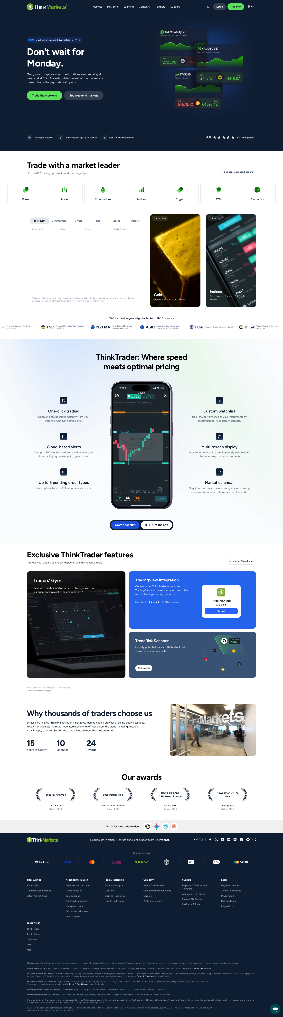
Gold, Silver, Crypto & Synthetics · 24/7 (52, 40)
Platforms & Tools (191, 904)
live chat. (164, 839)
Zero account (73, 896)
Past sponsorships (152, 901)
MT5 (29, 949)
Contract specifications (39, 890)
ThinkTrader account (76, 901)
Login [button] (219, 6)
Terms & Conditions (146, 976)
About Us (199, 968)
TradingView (33, 934)
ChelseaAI (32, 939)
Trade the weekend (44, 95)
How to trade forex (114, 901)
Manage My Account (193, 899)
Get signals (144, 668)
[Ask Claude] (174, 826)
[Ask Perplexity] (165, 826)
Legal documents (230, 885)
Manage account (74, 906)
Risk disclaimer (229, 901)
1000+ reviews (170, 602)
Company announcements (157, 890)
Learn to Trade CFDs (115, 896)
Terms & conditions (231, 890)
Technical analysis (114, 885)
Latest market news (37, 896)
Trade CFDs (33, 885)
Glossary (109, 890)
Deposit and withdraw (77, 911)
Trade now (174, 303)
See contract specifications (238, 172)
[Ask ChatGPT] (147, 826)
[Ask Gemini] (156, 826)
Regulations (227, 906)
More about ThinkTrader (241, 561)
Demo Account (74, 890)
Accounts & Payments (193, 894)
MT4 (29, 944)
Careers (147, 896)
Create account (125, 525)
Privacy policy (228, 896)
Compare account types (78, 885)
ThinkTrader (33, 929)
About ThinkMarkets (153, 885)
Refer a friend (73, 916)
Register (236, 6)
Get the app (160, 525)
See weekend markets (83, 95)
